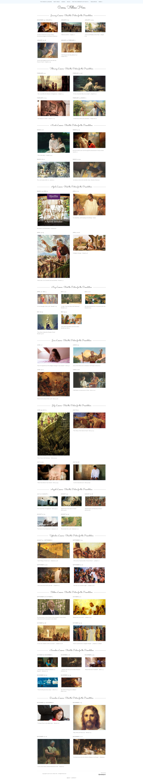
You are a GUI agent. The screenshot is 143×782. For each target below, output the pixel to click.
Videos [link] (63, 1)
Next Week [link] (57, 1)
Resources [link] (94, 1)
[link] (71, 8)
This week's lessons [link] (46, 1)
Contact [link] (73, 777)
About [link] (68, 777)
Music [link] (68, 1)
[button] (80, 1)
